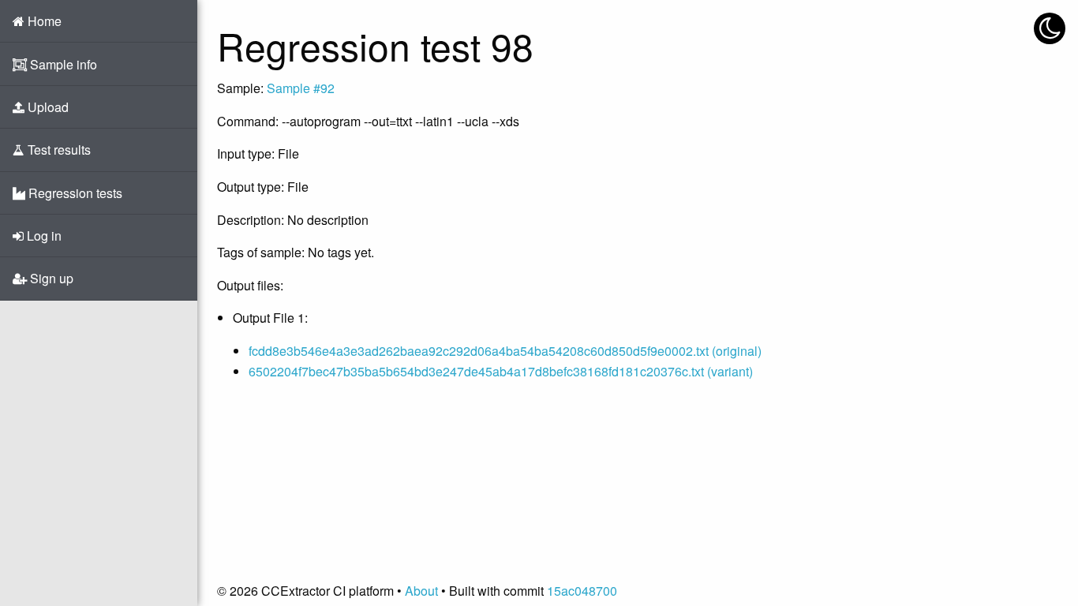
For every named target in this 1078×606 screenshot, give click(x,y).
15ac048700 (582, 591)
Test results (57, 149)
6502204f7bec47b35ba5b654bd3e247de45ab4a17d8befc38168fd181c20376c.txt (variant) (501, 371)
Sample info (62, 64)
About (421, 591)
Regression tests (73, 193)
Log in (43, 235)
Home (43, 21)
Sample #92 (301, 88)
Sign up (50, 278)
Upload (46, 107)
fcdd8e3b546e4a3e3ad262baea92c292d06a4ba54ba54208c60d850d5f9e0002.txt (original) (505, 351)
